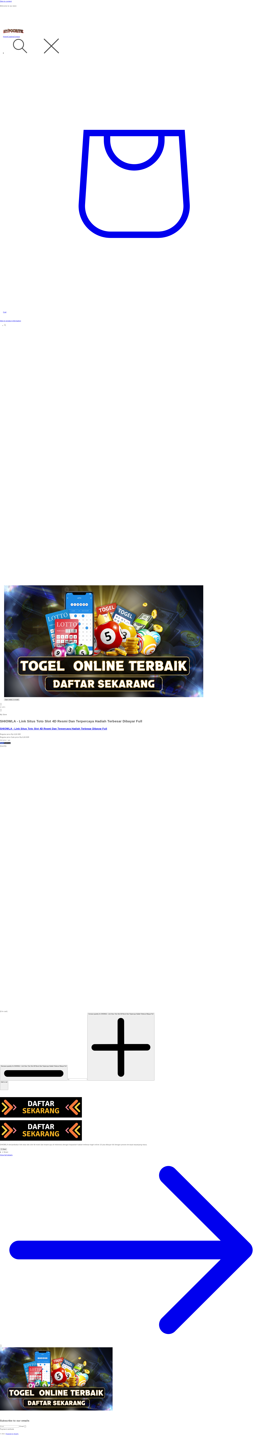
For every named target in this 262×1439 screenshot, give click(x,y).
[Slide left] (1, 704)
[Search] (131, 46)
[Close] (1, 1346)
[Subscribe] (25, 1426)
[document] (131, 1379)
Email (21, 1426)
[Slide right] (1, 710)
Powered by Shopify (12, 1434)
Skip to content (6, 1)
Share (4, 1149)
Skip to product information (10, 321)
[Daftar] (41, 1117)
